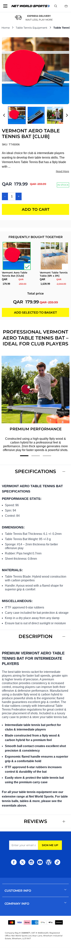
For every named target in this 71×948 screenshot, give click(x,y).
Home (6, 27)
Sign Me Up (50, 845)
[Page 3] (47, 455)
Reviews (35, 821)
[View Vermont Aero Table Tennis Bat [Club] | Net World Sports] (17, 115)
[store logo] (30, 6)
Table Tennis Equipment (31, 27)
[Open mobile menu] (5, 6)
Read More (62, 171)
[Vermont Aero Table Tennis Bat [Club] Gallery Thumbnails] (35, 115)
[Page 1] (24, 455)
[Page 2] (35, 455)
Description (35, 636)
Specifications (35, 471)
